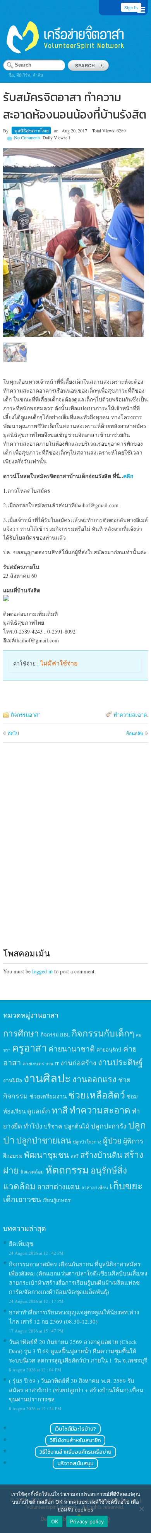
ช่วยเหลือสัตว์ (96, 1094)
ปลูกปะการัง (109, 1125)
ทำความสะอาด (130, 714)
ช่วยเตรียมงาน (48, 1096)
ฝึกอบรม (12, 1155)
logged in (42, 971)
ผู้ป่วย (112, 1140)
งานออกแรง (94, 1079)
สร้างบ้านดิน (101, 1155)
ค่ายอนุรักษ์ (109, 1049)
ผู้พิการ (133, 1140)
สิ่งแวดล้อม (32, 1172)
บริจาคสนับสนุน (75, 1463)
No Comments (27, 137)
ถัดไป (13, 733)
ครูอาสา (29, 1047)
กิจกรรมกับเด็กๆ (103, 1033)
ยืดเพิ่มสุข (21, 1243)
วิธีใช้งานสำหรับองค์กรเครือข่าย (75, 1452)
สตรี (75, 1156)
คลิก (128, 476)
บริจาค (53, 1126)
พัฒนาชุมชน (46, 1154)
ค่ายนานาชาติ (71, 1048)
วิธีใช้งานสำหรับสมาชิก (75, 1440)
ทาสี (59, 1110)
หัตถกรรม (67, 1169)
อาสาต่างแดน (58, 1186)
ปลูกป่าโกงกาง (87, 1142)
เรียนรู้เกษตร (56, 1200)
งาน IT (52, 1064)
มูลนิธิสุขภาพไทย (31, 130)
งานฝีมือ (12, 1080)
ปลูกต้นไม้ (76, 1126)
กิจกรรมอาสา (26, 714)
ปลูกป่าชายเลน (43, 1140)
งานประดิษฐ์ (120, 1062)
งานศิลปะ (47, 1077)
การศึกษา (21, 1033)
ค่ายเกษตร (33, 1063)
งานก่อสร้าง (78, 1062)
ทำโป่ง (33, 1126)
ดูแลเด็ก (38, 1111)
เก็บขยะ (126, 1185)
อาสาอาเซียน (94, 1187)
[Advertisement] (75, 852)
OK (54, 1521)
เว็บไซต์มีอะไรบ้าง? (75, 1429)
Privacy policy (87, 1521)
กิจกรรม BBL (55, 1034)
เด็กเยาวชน (22, 1199)
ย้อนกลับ (134, 733)
